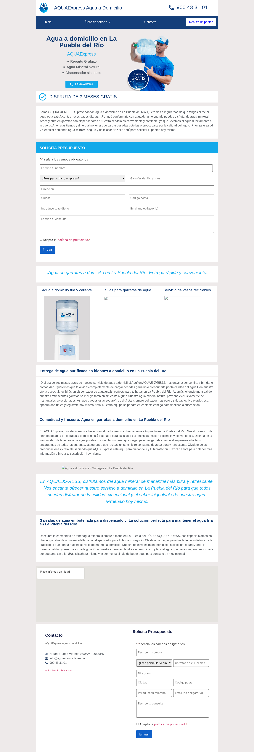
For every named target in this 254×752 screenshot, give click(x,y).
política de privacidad (72, 240)
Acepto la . (67, 239)
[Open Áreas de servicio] (109, 22)
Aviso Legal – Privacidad (58, 670)
